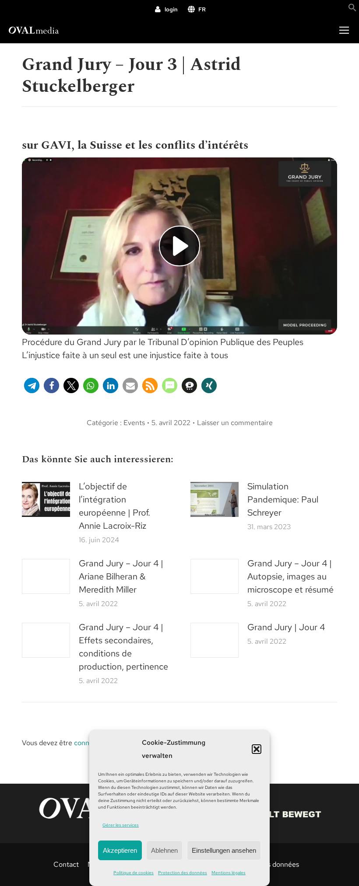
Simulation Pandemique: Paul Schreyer (282, 499)
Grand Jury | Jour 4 (286, 627)
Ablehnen (164, 850)
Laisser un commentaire (235, 422)
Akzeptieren (120, 850)
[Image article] (46, 499)
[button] (256, 749)
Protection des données (182, 873)
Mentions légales (228, 873)
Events (134, 422)
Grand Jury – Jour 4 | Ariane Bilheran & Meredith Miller (121, 576)
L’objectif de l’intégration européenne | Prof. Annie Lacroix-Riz (114, 506)
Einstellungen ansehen (224, 850)
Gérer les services (120, 825)
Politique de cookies (133, 873)
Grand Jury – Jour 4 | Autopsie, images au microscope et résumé (290, 576)
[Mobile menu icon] (344, 30)
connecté (88, 742)
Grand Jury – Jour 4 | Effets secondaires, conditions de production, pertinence (123, 646)
